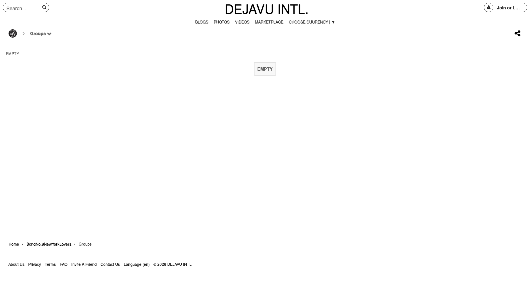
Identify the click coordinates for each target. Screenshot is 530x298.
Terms (50, 264)
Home (14, 244)
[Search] (45, 7)
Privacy (34, 264)
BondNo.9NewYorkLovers (48, 244)
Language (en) (137, 264)
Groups (38, 33)
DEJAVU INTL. (267, 8)
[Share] (517, 33)
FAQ (63, 264)
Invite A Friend (84, 264)
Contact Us (110, 264)
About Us (16, 264)
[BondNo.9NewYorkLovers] (12, 33)
